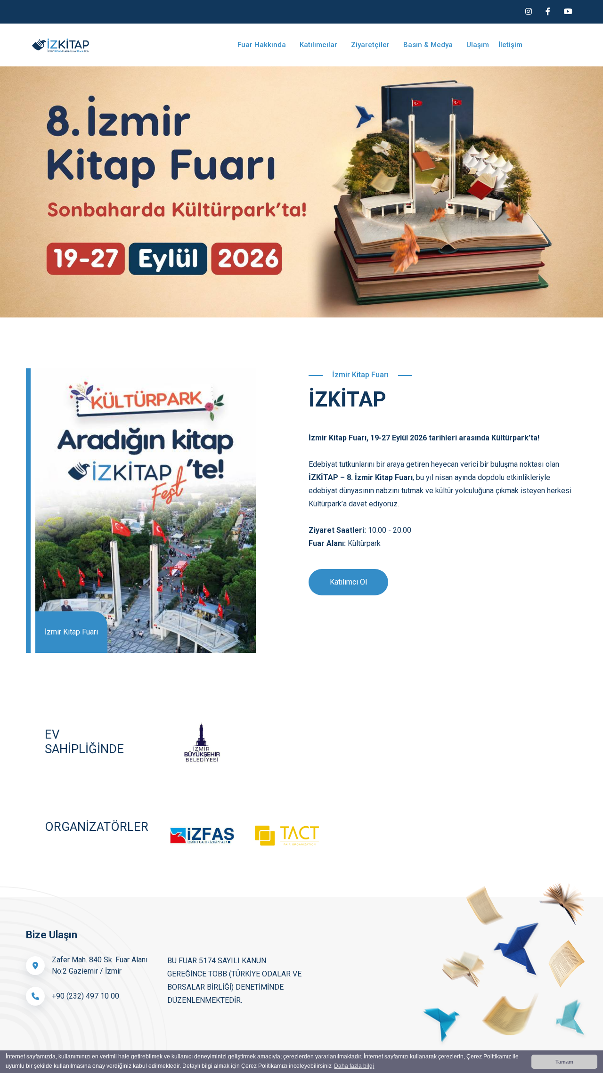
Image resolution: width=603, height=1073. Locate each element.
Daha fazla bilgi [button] (354, 1066)
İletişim (510, 45)
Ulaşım (477, 45)
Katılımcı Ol (348, 581)
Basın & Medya (429, 45)
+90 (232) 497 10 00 (85, 996)
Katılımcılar (319, 45)
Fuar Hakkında (262, 45)
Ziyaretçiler (371, 45)
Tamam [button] (564, 1062)
